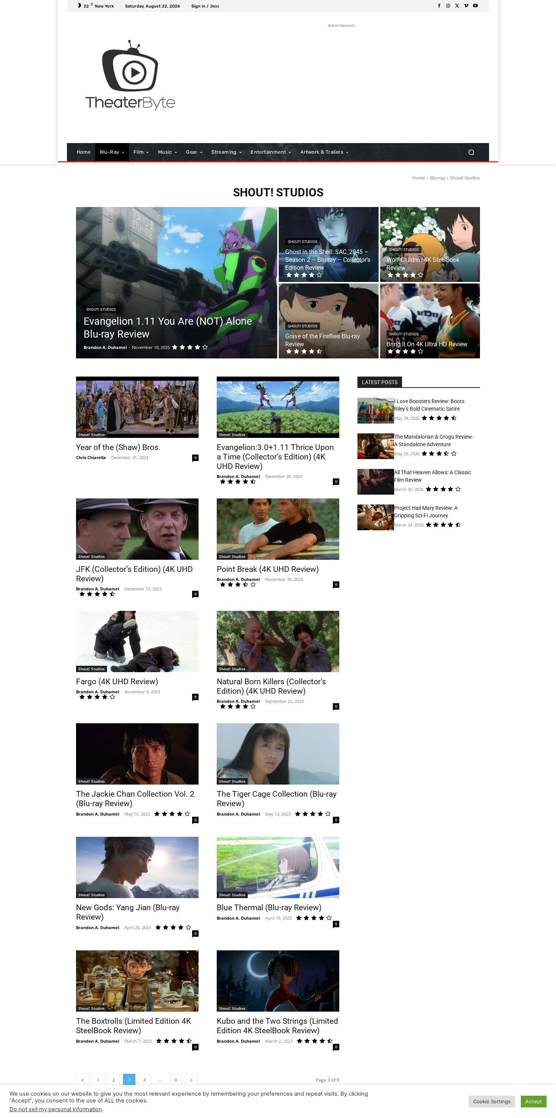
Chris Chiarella (91, 457)
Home (418, 177)
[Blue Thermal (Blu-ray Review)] (278, 867)
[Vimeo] (466, 6)
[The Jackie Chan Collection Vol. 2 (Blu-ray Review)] (137, 754)
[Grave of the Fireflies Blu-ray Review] (329, 320)
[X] (457, 6)
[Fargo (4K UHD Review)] (137, 641)
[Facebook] (439, 6)
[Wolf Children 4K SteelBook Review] (430, 244)
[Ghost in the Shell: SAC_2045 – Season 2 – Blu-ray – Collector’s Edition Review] (329, 244)
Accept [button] (533, 1101)
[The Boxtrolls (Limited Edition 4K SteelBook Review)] (137, 981)
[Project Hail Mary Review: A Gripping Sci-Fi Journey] (375, 517)
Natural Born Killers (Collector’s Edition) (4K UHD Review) (271, 686)
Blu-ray (437, 177)
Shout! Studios (101, 309)
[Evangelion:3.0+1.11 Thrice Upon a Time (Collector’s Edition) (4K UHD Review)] (278, 407)
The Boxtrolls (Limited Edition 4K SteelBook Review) (133, 1026)
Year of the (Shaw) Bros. (118, 447)
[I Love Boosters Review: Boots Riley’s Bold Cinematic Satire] (375, 411)
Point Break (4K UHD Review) (268, 569)
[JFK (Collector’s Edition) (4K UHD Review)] (137, 529)
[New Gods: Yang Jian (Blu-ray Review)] (137, 867)
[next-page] (191, 1080)
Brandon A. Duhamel (238, 476)
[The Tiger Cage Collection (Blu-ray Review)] (278, 754)
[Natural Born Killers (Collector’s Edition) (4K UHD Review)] (278, 641)
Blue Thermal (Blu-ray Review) (269, 907)
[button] (471, 152)
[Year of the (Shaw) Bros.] (137, 407)
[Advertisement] (341, 82)
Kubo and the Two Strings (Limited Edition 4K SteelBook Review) (277, 1026)
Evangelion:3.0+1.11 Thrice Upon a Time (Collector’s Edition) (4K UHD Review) (275, 457)
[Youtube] (475, 6)
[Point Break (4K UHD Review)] (278, 529)
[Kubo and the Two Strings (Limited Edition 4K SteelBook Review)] (278, 981)
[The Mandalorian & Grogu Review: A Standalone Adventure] (375, 446)
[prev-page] (82, 1080)
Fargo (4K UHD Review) (117, 681)
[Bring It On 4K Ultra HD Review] (430, 320)
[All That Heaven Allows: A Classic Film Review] (375, 482)
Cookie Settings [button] (492, 1101)
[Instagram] (448, 6)
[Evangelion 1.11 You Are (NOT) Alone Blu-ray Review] (176, 282)
